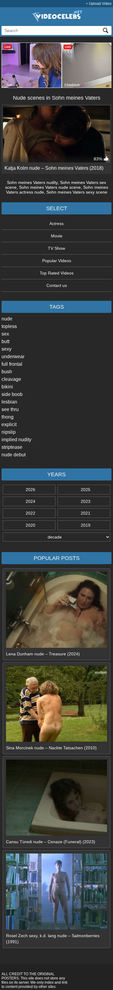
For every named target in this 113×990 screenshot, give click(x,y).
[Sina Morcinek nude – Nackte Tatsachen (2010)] (56, 740)
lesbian (9, 401)
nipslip (9, 432)
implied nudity (16, 439)
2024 (30, 501)
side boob (12, 394)
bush (7, 371)
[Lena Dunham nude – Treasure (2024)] (56, 646)
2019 (85, 525)
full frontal (12, 364)
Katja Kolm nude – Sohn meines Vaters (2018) (54, 168)
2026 (30, 489)
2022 (30, 513)
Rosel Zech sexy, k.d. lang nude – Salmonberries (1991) (52, 938)
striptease (12, 447)
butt (5, 341)
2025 (85, 489)
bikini (7, 386)
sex (5, 333)
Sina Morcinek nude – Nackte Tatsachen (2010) (51, 747)
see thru (10, 409)
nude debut (14, 454)
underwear (13, 356)
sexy (6, 349)
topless (9, 326)
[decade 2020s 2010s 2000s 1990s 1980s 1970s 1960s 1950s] (56, 537)
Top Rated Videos (57, 273)
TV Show (56, 248)
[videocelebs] (56, 20)
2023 (85, 501)
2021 (85, 513)
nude (7, 318)
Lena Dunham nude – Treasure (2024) (43, 653)
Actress (56, 223)
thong (8, 416)
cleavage (11, 379)
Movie (56, 235)
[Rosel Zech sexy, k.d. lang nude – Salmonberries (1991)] (56, 928)
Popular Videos (56, 260)
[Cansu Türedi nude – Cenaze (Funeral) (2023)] (56, 834)
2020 (30, 525)
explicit (9, 424)
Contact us (56, 285)
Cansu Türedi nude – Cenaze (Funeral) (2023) (50, 841)
